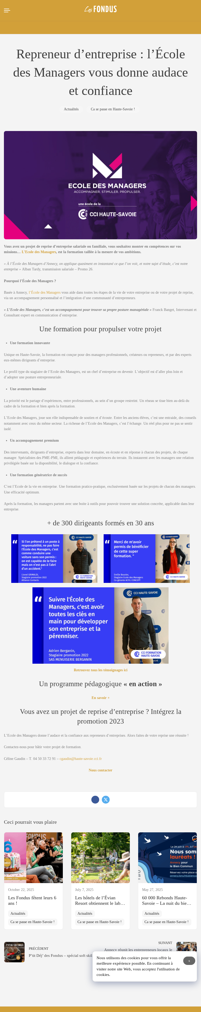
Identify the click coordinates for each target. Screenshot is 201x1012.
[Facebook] (95, 800)
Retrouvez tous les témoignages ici (100, 670)
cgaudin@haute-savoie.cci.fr (81, 759)
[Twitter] (106, 800)
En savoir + (101, 698)
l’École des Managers (44, 292)
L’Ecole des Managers (38, 252)
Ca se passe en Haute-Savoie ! (113, 109)
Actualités (71, 109)
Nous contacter (100, 770)
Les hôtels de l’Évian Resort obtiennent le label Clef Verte (99, 903)
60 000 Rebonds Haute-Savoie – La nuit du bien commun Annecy (165, 903)
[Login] (150, 28)
